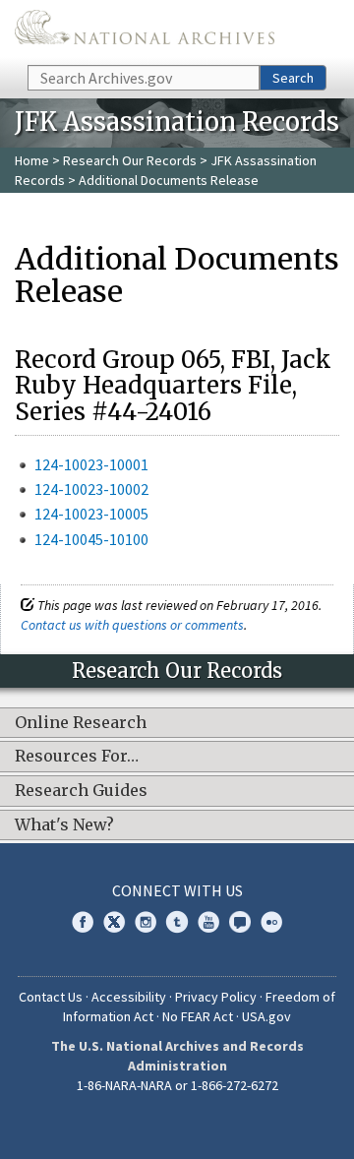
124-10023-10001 (91, 464)
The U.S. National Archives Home (144, 31)
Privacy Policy (216, 997)
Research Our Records (130, 160)
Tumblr (177, 922)
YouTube (208, 922)
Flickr (271, 922)
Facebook (82, 922)
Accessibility (128, 997)
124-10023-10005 (91, 513)
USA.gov (266, 1016)
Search (293, 78)
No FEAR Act (197, 1016)
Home (32, 160)
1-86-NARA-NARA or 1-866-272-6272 (177, 1085)
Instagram (145, 922)
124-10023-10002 (91, 489)
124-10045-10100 (91, 539)
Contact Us (51, 997)
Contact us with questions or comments (132, 625)
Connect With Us (177, 890)
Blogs (240, 922)
